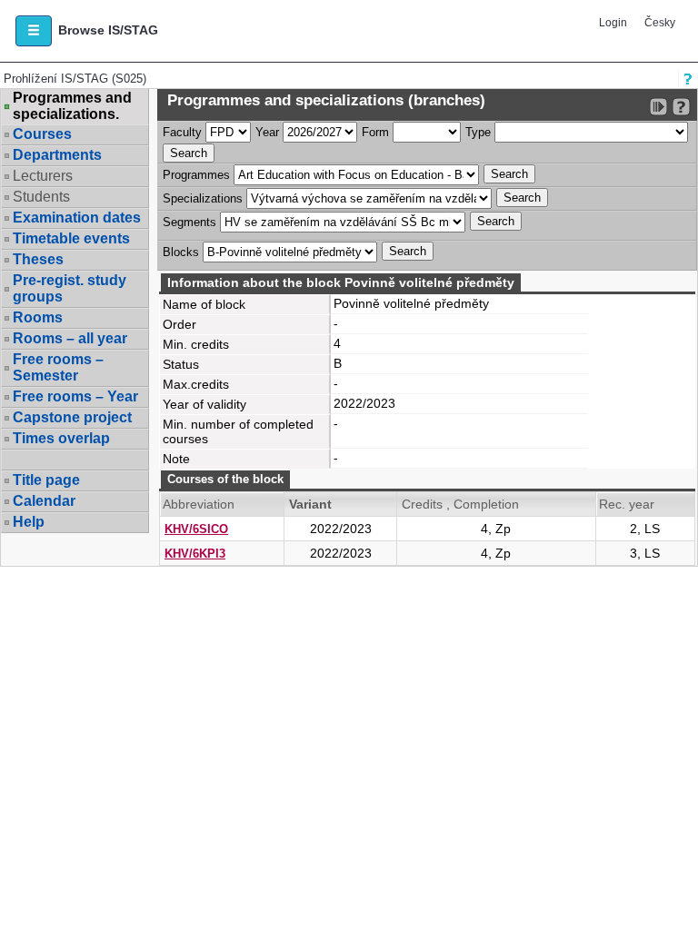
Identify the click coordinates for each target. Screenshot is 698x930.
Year (267, 132)
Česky (659, 22)
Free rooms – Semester (58, 367)
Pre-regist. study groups (69, 288)
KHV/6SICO (196, 529)
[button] (33, 30)
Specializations (203, 198)
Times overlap (61, 438)
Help (29, 521)
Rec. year (626, 504)
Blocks (181, 252)
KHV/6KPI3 (195, 553)
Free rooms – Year (75, 396)
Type (478, 132)
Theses (38, 259)
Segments (189, 222)
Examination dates (77, 217)
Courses (42, 134)
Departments (57, 155)
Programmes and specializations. (72, 106)
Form (375, 132)
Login (613, 22)
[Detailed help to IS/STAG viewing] (681, 106)
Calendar (44, 501)
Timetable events (71, 238)
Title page (46, 480)
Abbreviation (198, 504)
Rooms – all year (70, 338)
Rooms (38, 317)
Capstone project (72, 417)
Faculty (182, 132)
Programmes (196, 175)
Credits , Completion (460, 504)
